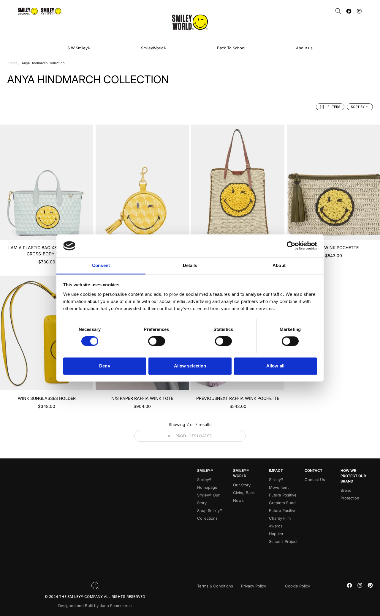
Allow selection (190, 365)
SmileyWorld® (153, 47)
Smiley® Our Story (208, 499)
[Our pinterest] (370, 585)
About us (304, 47)
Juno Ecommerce (116, 605)
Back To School (231, 47)
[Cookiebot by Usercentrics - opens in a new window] (291, 245)
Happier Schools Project (283, 537)
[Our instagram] (359, 11)
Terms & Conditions (215, 586)
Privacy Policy (253, 586)
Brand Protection (350, 494)
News (238, 500)
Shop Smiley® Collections (209, 514)
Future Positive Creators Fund (283, 499)
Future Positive (283, 510)
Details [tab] (190, 265)
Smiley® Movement (279, 483)
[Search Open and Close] (338, 11)
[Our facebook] (349, 11)
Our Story (242, 485)
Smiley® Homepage (207, 483)
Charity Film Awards (280, 522)
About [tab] (279, 265)
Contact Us (315, 479)
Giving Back (244, 492)
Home (13, 63)
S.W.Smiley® (78, 47)
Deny (104, 365)
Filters (333, 107)
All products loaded (190, 435)
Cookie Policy (297, 586)
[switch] (156, 341)
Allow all (275, 365)
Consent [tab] (101, 265)
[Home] (190, 22)
